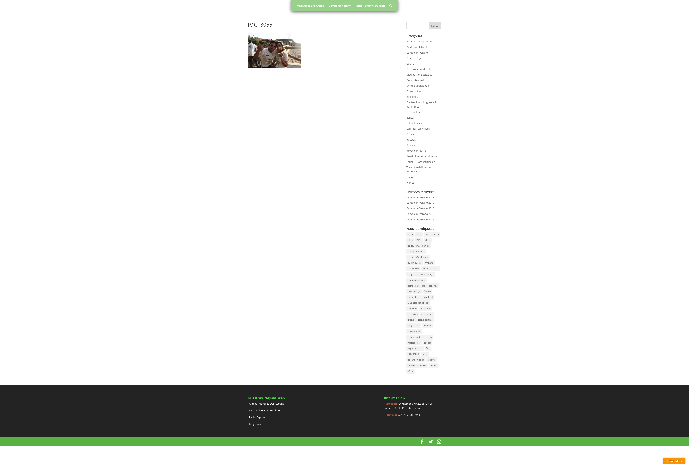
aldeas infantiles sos (418, 257)
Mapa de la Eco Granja (310, 5)
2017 (418, 240)
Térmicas (411, 177)
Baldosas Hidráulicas (419, 47)
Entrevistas (413, 112)
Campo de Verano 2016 (420, 208)
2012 (410, 234)
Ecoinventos (413, 91)
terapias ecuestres (417, 365)
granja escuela (425, 319)
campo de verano (416, 279)
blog (410, 274)
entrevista (413, 314)
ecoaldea (412, 308)
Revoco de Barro (416, 150)
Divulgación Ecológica (419, 74)
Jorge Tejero (414, 325)
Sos (428, 348)
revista (427, 342)
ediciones (412, 96)
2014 (427, 234)
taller (425, 354)
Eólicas (410, 117)
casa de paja (414, 291)
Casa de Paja (414, 58)
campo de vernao (416, 285)
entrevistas (427, 314)
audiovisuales (414, 262)
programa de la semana (420, 336)
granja (411, 319)
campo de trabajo (424, 274)
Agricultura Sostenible (419, 41)
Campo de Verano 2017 (420, 214)
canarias (433, 285)
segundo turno (415, 348)
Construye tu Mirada (418, 69)
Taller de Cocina (416, 359)
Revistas (411, 145)
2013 (418, 234)
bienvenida (413, 268)
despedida (413, 297)
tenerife (431, 359)
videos (433, 365)
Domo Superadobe (417, 85)
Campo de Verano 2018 (420, 219)
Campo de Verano (340, 5)
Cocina (410, 63)
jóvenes (427, 325)
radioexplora (414, 342)
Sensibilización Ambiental (421, 156)
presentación (414, 331)
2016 (410, 240)
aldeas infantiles (416, 251)
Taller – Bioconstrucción (370, 5)
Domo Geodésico (416, 80)
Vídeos (410, 182)
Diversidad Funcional (418, 302)
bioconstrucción (430, 268)
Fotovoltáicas (414, 123)
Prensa (410, 134)
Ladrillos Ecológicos (418, 128)
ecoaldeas (426, 308)
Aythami (429, 262)
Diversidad (427, 297)
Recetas (411, 139)
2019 (427, 240)
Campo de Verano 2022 (420, 197)
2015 (436, 234)
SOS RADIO (413, 354)
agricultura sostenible (419, 245)
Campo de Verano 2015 (420, 202)
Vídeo (410, 371)
